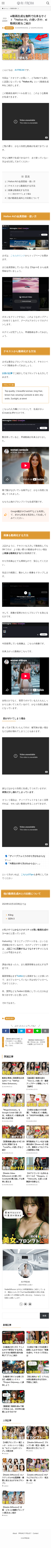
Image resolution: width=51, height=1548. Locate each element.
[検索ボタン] (48, 3)
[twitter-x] (21, 1304)
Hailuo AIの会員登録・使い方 (21, 181)
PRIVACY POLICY (24, 1533)
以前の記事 (7, 373)
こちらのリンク (17, 255)
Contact (35, 1533)
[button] (5, 1031)
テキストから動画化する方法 (21, 186)
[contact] (30, 1304)
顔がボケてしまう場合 (22, 194)
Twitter (20, 976)
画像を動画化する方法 (18, 190)
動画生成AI (9, 28)
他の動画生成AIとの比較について (23, 198)
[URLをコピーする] (45, 1031)
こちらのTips (27, 874)
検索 (44, 1316)
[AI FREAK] (25, 3)
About (15, 1533)
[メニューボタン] (3, 3)
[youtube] (25, 1304)
